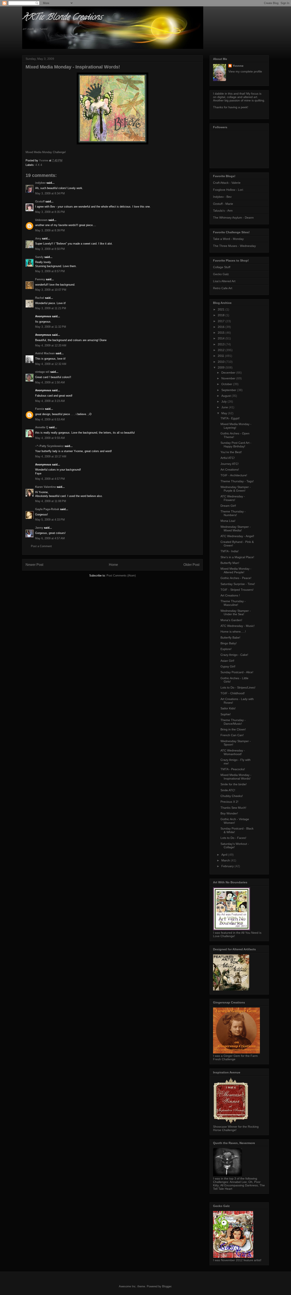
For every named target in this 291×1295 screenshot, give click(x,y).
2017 (221, 321)
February (228, 866)
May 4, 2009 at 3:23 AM (50, 401)
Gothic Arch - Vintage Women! (234, 820)
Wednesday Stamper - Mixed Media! (235, 528)
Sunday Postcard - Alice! (236, 672)
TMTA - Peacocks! (232, 769)
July (224, 401)
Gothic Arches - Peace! (235, 578)
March (226, 860)
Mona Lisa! (227, 520)
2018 (221, 315)
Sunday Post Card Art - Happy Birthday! (235, 444)
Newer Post (34, 564)
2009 (221, 367)
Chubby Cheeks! (231, 796)
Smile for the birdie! (233, 784)
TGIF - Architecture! (233, 475)
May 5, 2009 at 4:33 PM (50, 519)
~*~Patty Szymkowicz (49, 446)
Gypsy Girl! (227, 666)
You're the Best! (231, 452)
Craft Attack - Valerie (227, 182)
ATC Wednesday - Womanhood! (232, 752)
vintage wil (42, 371)
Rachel (39, 297)
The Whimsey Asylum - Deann (233, 217)
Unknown (41, 220)
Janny (39, 527)
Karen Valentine (45, 486)
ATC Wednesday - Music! (237, 626)
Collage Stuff (221, 267)
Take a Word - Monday (228, 238)
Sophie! (225, 714)
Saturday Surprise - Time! (237, 584)
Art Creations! (229, 469)
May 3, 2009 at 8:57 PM (50, 271)
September (229, 390)
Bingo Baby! (228, 643)
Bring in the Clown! (233, 729)
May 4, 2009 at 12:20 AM (50, 345)
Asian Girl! (227, 660)
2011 (221, 355)
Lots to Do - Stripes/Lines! (237, 687)
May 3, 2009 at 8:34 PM (50, 193)
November (228, 378)
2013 (221, 344)
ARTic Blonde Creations (62, 17)
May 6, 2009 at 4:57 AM (50, 538)
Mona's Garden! (231, 620)
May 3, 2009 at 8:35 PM (50, 211)
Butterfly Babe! (230, 637)
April (224, 854)
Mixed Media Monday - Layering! (235, 425)
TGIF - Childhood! (232, 693)
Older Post (191, 564)
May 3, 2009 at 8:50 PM (50, 248)
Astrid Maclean (45, 353)
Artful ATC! (227, 458)
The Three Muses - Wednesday (234, 246)
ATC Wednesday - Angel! (237, 536)
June (225, 407)
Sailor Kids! (228, 708)
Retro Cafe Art (222, 288)
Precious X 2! (229, 801)
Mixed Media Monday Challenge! (46, 152)
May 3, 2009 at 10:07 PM (50, 289)
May (224, 413)
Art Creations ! (230, 595)
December (228, 372)
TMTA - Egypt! (230, 418)
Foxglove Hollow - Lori (228, 189)
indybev (40, 182)
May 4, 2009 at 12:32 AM (50, 364)
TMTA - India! (229, 551)
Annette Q (41, 427)
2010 (221, 361)
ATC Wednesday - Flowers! (232, 498)
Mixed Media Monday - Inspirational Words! (235, 776)
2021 (221, 309)
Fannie (39, 408)
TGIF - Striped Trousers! (237, 589)
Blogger (166, 1286)
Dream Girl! (228, 505)
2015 (221, 332)
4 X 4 (38, 164)
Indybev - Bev (222, 196)
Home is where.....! (233, 631)
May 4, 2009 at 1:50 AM (50, 382)
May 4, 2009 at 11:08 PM (50, 501)
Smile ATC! (227, 790)
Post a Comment (41, 546)
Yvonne (238, 65)
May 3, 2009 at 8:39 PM (50, 230)
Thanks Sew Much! (233, 807)
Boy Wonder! (229, 813)
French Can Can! (232, 735)
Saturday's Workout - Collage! (234, 845)
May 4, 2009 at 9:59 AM (50, 438)
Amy (38, 238)
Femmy (40, 279)
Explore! (226, 649)
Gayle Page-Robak (47, 509)
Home (113, 564)
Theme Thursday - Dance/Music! (233, 721)
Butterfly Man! (229, 563)
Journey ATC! (229, 463)
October (227, 384)
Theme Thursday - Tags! (237, 481)
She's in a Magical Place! (237, 557)
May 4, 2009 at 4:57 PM (50, 478)
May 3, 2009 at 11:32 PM (50, 326)
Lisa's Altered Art (224, 281)
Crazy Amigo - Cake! (234, 654)
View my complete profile (245, 71)
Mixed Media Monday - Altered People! (235, 570)
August (226, 395)
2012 (221, 350)
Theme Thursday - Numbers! (233, 513)
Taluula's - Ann (223, 210)
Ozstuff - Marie (223, 203)
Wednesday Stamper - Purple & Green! (235, 488)
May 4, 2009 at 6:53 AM (50, 419)
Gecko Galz (221, 274)
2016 (221, 327)
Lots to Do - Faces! (233, 838)
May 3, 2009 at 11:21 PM (50, 308)
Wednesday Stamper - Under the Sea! (235, 612)
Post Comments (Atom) (121, 575)
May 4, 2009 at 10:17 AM (50, 456)
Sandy (39, 257)
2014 (221, 338)
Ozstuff (40, 201)
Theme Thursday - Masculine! (233, 602)
